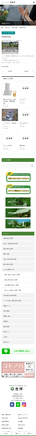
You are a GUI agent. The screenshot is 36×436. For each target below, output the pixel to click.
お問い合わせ (21, 425)
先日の (3, 40)
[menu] (33, 2)
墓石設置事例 (5, 421)
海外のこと (6, 331)
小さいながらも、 (24, 123)
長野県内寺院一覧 (6, 428)
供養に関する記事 (8, 238)
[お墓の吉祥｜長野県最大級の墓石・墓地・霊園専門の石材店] (8, 2)
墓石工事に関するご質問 (11, 280)
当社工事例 (6, 311)
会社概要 (20, 421)
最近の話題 (10, 32)
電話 (6, 433)
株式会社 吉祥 (18, 394)
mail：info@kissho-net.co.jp (18, 400)
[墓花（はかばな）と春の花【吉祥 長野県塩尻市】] (10, 89)
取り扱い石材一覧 (22, 418)
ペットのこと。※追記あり (9, 124)
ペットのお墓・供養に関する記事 (12, 300)
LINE (30, 433)
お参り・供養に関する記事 (10, 243)
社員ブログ (6, 342)
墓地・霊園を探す (6, 414)
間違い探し (22, 145)
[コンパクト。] (26, 89)
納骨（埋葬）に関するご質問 (12, 274)
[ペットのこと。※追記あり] (10, 115)
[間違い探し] (26, 137)
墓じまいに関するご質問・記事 (13, 290)
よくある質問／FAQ (8, 269)
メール (18, 433)
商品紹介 (5, 321)
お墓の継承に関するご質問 (12, 285)
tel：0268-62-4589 (18, 398)
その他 (5, 337)
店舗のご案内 (5, 425)
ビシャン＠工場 (7, 145)
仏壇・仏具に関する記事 (9, 259)
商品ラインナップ (22, 414)
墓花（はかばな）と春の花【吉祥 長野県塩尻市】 (9, 101)
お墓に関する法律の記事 (9, 295)
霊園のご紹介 (6, 316)
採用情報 (20, 428)
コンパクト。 (23, 99)
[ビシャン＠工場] (10, 137)
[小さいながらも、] (26, 115)
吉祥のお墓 (5, 418)
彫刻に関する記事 (8, 248)
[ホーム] (2, 27)
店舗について (6, 305)
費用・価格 (6, 254)
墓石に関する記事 (8, 264)
